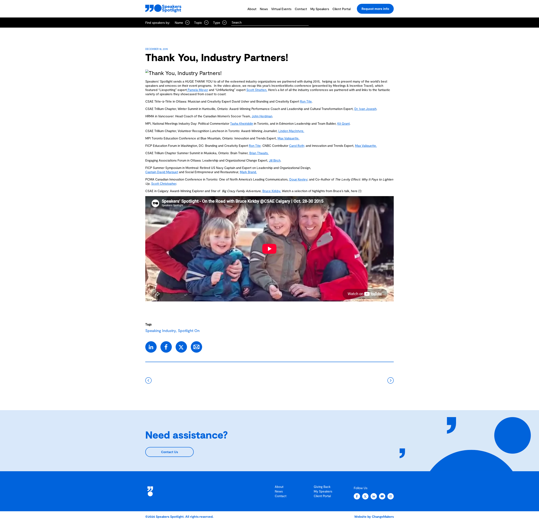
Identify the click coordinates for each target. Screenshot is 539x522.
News (264, 9)
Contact (301, 9)
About (251, 9)
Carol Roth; (297, 145)
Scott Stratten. (256, 90)
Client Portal (341, 9)
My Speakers (319, 9)
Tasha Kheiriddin (241, 123)
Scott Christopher (163, 183)
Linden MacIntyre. (291, 131)
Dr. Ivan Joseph (365, 109)
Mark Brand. (248, 172)
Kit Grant (343, 123)
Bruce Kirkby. (271, 191)
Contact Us (169, 452)
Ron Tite (306, 101)
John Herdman (262, 116)
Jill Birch (274, 160)
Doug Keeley (298, 179)
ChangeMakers (383, 516)
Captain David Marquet (161, 172)
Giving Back (322, 487)
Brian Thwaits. (259, 153)
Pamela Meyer (197, 90)
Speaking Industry (160, 330)
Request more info (375, 9)
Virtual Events (281, 9)
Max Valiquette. (288, 138)
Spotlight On (189, 330)
